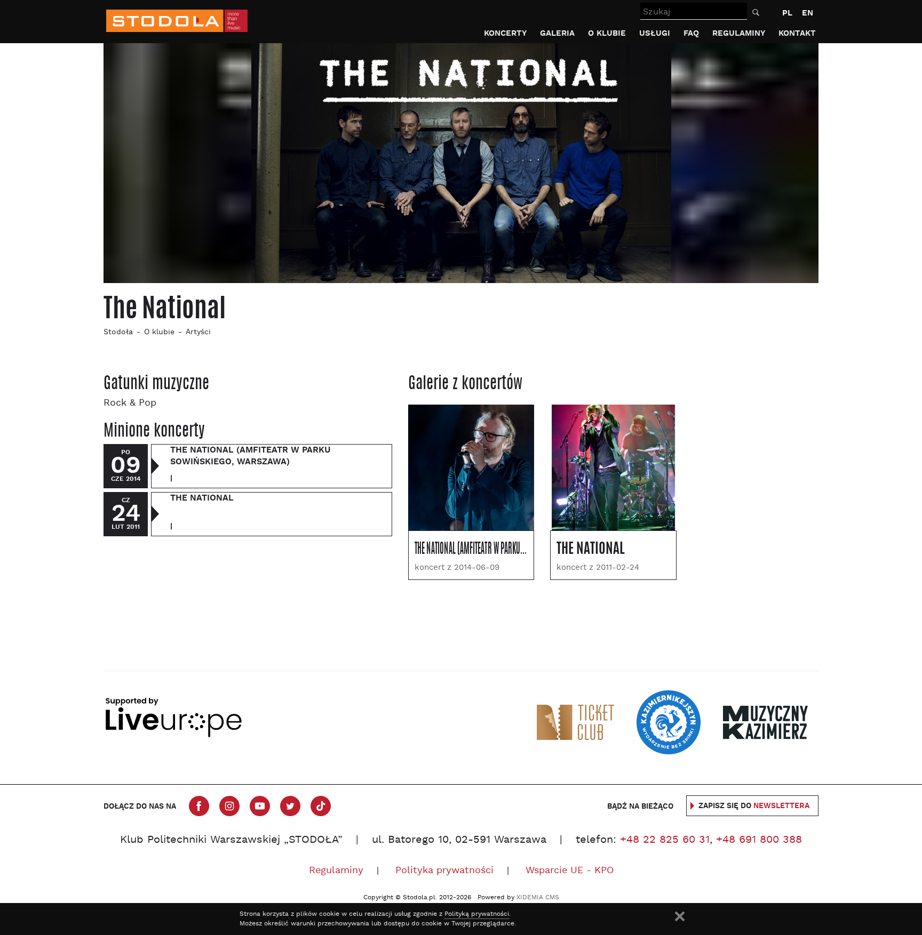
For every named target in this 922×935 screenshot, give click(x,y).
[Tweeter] (290, 806)
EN (807, 13)
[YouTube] (260, 806)
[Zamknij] (679, 916)
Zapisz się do (753, 806)
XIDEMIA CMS (537, 897)
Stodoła (118, 332)
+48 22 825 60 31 (665, 840)
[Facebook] (199, 806)
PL (787, 13)
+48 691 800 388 (759, 840)
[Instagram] (229, 806)
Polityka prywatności (444, 870)
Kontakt (797, 33)
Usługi (654, 33)
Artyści (198, 332)
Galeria (557, 33)
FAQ (691, 33)
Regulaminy (738, 33)
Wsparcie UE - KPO (570, 870)
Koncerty (505, 33)
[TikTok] (321, 806)
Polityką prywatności (476, 914)
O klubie (607, 33)
